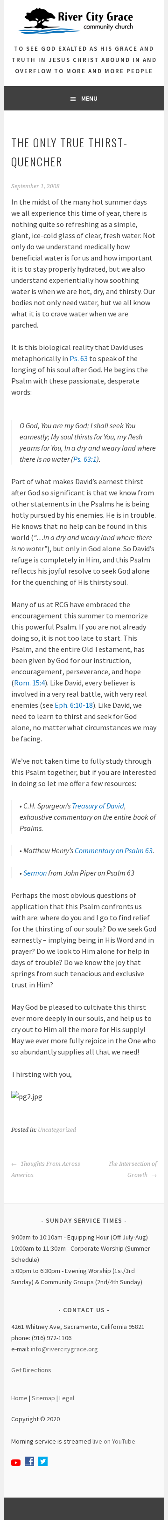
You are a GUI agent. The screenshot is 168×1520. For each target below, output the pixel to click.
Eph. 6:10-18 (74, 705)
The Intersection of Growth (132, 1169)
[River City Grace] (83, 37)
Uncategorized (57, 1130)
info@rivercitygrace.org (64, 1349)
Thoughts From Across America (45, 1169)
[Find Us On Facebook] (29, 1463)
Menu (89, 98)
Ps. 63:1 (85, 459)
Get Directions (31, 1370)
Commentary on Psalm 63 (114, 850)
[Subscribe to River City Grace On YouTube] (16, 1463)
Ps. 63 (79, 358)
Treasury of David (98, 805)
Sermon (35, 872)
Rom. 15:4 (29, 682)
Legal (66, 1398)
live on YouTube (113, 1441)
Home (19, 1398)
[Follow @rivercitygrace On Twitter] (43, 1463)
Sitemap (43, 1398)
